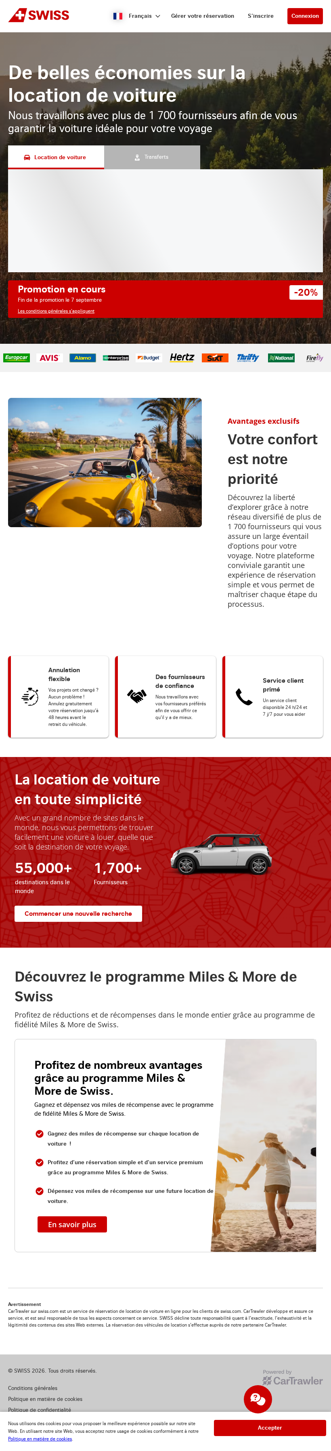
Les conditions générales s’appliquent (56, 311)
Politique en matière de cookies (40, 1439)
